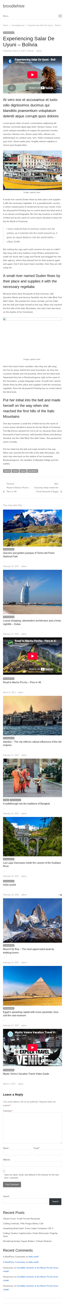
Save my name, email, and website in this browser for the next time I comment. (31, 1176)
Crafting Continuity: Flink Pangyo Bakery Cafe (23, 1223)
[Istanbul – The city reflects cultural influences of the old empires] (32, 697)
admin (39, 51)
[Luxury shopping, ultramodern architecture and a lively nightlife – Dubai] (32, 571)
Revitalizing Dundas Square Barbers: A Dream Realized (27, 1241)
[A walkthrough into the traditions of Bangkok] (32, 760)
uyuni (23, 471)
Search (6, 1196)
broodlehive (13, 6)
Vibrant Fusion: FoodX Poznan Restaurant (21, 1219)
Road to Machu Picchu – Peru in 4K (22, 682)
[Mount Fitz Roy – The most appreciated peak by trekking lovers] (32, 900)
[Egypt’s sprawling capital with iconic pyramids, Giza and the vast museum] (32, 968)
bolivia (7, 471)
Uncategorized (9, 32)
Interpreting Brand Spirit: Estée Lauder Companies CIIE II (28, 1228)
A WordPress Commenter (14, 1262)
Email (37, 1148)
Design (6, 800)
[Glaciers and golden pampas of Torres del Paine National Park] (32, 511)
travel (15, 471)
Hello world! (9, 885)
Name (6, 1148)
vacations (32, 471)
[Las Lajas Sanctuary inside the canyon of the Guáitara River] (32, 819)
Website (6, 1160)
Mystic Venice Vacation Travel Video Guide (26, 1074)
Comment (8, 1111)
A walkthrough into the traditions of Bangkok (26, 803)
